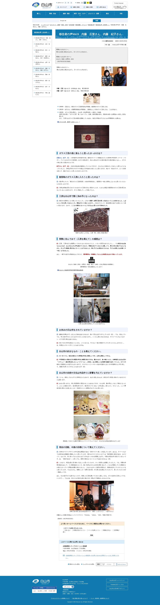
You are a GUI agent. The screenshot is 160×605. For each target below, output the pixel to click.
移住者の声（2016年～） (103, 25)
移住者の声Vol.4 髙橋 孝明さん (43, 75)
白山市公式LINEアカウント (117, 588)
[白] (82, 3)
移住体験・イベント (81, 25)
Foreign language (118, 3)
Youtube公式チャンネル (117, 584)
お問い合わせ (67, 586)
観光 (107, 13)
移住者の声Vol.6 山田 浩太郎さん (43, 63)
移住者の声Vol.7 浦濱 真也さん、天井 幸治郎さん (43, 57)
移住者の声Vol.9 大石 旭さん (43, 45)
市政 (121, 13)
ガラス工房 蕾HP (69, 122)
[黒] (91, 3)
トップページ (45, 25)
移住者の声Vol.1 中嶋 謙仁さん (43, 93)
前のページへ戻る (75, 564)
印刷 (106, 44)
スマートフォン (122, 564)
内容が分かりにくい (80, 530)
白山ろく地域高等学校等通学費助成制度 (71, 270)
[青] (85, 3)
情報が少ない (107, 530)
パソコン (109, 564)
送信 (91, 535)
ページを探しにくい (94, 530)
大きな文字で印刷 (118, 44)
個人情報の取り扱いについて (80, 598)
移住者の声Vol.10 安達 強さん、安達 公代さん (43, 38)
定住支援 (71, 25)
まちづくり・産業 (93, 13)
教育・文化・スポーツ (80, 14)
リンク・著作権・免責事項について (100, 598)
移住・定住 (64, 25)
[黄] (88, 3)
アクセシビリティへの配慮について (60, 598)
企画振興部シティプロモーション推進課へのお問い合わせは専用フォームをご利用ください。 (92, 557)
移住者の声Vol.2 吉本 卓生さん (43, 87)
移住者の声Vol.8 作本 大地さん (43, 51)
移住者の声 (91, 25)
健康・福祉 (66, 13)
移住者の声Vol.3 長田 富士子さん (43, 81)
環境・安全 (52, 13)
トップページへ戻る (88, 564)
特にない (68, 530)
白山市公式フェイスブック (117, 580)
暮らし (39, 13)
